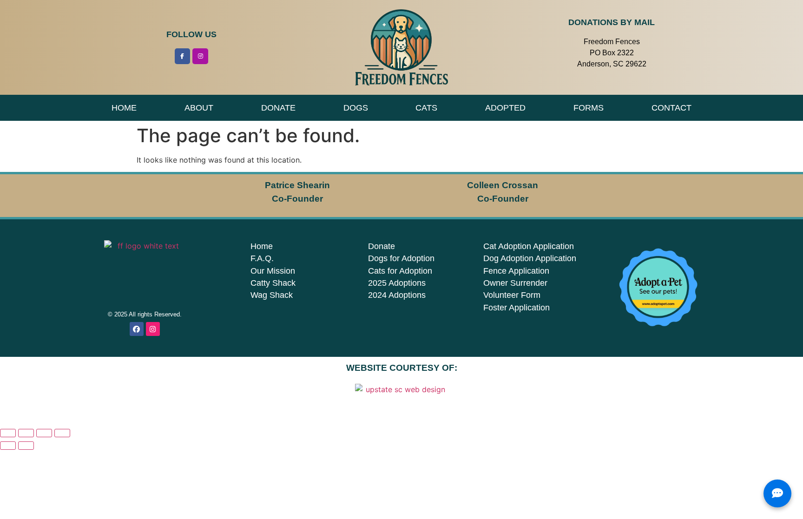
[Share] (44, 433)
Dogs (355, 107)
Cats (426, 107)
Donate (278, 107)
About (198, 107)
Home (124, 107)
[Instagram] (200, 56)
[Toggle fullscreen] (26, 433)
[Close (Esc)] (62, 433)
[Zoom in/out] (8, 433)
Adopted (505, 107)
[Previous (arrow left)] (8, 445)
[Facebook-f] (183, 56)
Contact (671, 107)
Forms (588, 107)
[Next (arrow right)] (26, 445)
